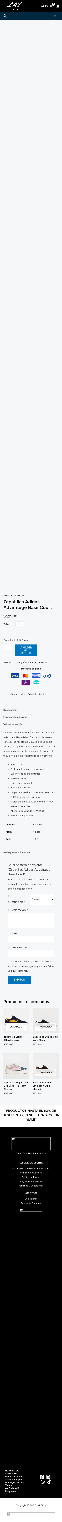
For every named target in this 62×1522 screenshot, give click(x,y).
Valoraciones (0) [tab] (12, 724)
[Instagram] (48, 1476)
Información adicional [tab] (15, 717)
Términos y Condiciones (31, 1185)
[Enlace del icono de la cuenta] (57, 6)
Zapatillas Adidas (37, 694)
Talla (6, 624)
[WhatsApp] (42, 1481)
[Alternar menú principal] (55, 16)
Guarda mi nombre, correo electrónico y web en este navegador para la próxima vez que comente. (31, 966)
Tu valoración (18, 910)
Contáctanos (31, 1198)
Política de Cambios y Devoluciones (31, 1168)
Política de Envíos (31, 1177)
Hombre (7, 595)
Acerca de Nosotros (31, 1203)
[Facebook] (41, 1476)
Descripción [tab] (10, 710)
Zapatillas (19, 595)
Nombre (13, 933)
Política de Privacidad (31, 1172)
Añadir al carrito (26, 650)
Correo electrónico (19, 947)
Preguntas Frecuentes (31, 1181)
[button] (5, 16)
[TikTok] (49, 1481)
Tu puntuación (16, 899)
